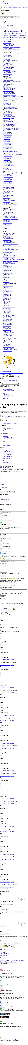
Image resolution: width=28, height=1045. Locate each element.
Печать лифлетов (7, 56)
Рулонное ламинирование (9, 283)
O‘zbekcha (5, 3)
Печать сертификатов (8, 67)
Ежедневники (6, 215)
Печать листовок (7, 52)
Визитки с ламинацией (9, 48)
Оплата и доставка (5, 5)
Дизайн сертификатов (8, 147)
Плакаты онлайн (7, 317)
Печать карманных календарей (11, 128)
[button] (14, 14)
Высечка (5, 292)
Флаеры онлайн (7, 330)
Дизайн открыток (7, 135)
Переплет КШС (7, 311)
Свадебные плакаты (8, 238)
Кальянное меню (7, 223)
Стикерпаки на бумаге (8, 347)
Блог (4, 22)
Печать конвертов (7, 72)
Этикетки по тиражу (8, 89)
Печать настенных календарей (11, 122)
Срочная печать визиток (9, 44)
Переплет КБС (6, 309)
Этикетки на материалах (9, 88)
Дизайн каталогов (7, 156)
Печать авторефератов (8, 118)
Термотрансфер (7, 275)
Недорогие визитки (8, 45)
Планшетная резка (7, 298)
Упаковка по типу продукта (10, 105)
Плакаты (21, 373)
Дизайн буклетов (7, 133)
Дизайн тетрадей (7, 166)
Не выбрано (18, 580)
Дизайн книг (6, 160)
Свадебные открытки (8, 252)
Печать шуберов (7, 103)
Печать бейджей (7, 61)
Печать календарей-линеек (10, 126)
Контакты (8, 374)
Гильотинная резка (8, 286)
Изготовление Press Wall (9, 97)
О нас (4, 21)
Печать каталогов (7, 112)
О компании (6, 394)
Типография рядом (6, 371)
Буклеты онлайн (7, 323)
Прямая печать (6, 198)
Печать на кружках (8, 212)
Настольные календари (9, 124)
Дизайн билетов (7, 137)
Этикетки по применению (9, 95)
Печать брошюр (7, 111)
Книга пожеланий (7, 245)
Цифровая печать (7, 266)
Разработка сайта (4, 467)
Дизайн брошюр (7, 158)
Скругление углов (7, 301)
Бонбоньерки (6, 237)
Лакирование (6, 288)
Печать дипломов (7, 68)
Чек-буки (5, 227)
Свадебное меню (7, 236)
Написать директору (11, 25)
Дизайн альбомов (7, 162)
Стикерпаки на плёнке (9, 348)
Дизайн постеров (7, 181)
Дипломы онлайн (7, 335)
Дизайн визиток (7, 131)
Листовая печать (9, 373)
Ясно (2, 620)
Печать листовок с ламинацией (11, 53)
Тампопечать (6, 202)
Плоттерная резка (7, 291)
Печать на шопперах (8, 213)
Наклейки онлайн (7, 322)
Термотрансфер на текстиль (10, 204)
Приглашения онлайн (8, 332)
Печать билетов (7, 57)
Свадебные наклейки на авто (10, 244)
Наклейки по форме (8, 83)
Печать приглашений (8, 66)
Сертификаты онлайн (8, 334)
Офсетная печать (7, 269)
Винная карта (6, 221)
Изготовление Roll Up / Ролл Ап (11, 99)
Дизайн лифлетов (7, 149)
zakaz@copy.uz (13, 7)
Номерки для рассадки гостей (10, 248)
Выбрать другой (4, 491)
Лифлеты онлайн (7, 324)
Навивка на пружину (8, 313)
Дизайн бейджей (7, 136)
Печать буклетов (7, 55)
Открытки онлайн (7, 331)
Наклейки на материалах (9, 78)
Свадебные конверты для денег (11, 250)
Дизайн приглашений (8, 145)
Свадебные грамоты (8, 241)
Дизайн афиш (6, 174)
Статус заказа (6, 445)
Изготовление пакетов (8, 101)
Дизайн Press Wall (7, 182)
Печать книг (6, 110)
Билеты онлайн (7, 326)
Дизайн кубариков (7, 144)
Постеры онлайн (7, 316)
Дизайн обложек (7, 169)
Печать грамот (6, 70)
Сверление (6, 302)
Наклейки (16, 373)
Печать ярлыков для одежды (10, 60)
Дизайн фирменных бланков (10, 151)
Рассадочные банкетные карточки (11, 249)
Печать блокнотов (7, 115)
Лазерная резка (7, 295)
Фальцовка (6, 282)
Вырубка (5, 284)
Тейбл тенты (6, 225)
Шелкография (6, 192)
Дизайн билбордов (8, 177)
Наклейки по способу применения (12, 81)
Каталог (2, 960)
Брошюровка (6, 308)
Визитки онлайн (7, 43)
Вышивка (5, 196)
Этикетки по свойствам (9, 93)
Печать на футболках (8, 210)
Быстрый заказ (4, 471)
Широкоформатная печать (9, 267)
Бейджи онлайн (7, 328)
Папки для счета (7, 229)
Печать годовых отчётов (9, 116)
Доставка (10, 580)
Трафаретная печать (8, 270)
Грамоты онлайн (7, 336)
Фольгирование (7, 290)
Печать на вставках (8, 203)
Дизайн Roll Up (7, 183)
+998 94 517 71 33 (4, 7)
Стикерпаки (6, 85)
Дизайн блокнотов (7, 157)
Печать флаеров (7, 63)
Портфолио (3, 374)
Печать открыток (7, 64)
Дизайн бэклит (7, 178)
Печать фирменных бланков (10, 71)
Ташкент (2, 484)
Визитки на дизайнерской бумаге (11, 47)
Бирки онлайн (6, 327)
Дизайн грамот (7, 140)
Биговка (5, 303)
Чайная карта (6, 220)
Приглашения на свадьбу (9, 234)
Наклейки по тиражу (8, 84)
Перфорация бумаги (8, 294)
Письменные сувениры (9, 216)
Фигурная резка (7, 299)
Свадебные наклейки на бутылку (11, 246)
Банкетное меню (7, 240)
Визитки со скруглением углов (11, 49)
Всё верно (11, 491)
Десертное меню (7, 224)
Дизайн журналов (7, 161)
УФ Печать (6, 199)
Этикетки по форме (8, 91)
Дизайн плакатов (7, 179)
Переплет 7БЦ (6, 312)
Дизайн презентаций (8, 165)
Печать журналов (7, 114)
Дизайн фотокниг (7, 168)
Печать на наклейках (8, 206)
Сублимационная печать (9, 200)
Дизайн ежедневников (8, 164)
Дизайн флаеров (7, 148)
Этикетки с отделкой (8, 92)
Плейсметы (6, 228)
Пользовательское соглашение (10, 423)
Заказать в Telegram (13, 471)
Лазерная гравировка (8, 195)
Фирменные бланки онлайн (10, 338)
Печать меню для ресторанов (10, 219)
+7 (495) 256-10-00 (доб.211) (7, 660)
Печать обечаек (7, 104)
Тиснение (5, 194)
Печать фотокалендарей (9, 125)
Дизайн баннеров (7, 175)
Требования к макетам (15, 5)
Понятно (2, 530)
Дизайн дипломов (7, 141)
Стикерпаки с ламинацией (10, 349)
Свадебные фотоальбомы (9, 242)
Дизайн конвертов (7, 143)
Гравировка (6, 296)
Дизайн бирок (6, 139)
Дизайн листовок (7, 132)
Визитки (2, 373)
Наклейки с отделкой (8, 80)
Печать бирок (6, 59)
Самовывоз (3, 580)
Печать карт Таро (7, 74)
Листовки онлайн (7, 319)
